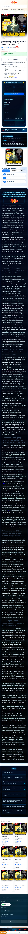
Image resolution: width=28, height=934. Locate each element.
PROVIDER (6, 85)
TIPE (15, 85)
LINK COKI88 (21, 9)
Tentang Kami (4, 917)
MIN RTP (5, 89)
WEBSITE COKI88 (22, 12)
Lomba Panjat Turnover (14, 171)
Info (24, 129)
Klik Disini (15, 77)
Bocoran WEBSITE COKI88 (22, 171)
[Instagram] (5, 911)
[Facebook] (2, 911)
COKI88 (4, 483)
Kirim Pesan (6, 904)
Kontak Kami (4, 919)
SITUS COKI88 (5, 9)
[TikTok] (8, 911)
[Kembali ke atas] (25, 924)
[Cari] (2, 6)
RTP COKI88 (13, 9)
